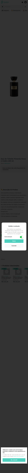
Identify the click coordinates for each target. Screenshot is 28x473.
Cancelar (14, 245)
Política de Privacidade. (18, 456)
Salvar (14, 241)
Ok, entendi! (14, 460)
